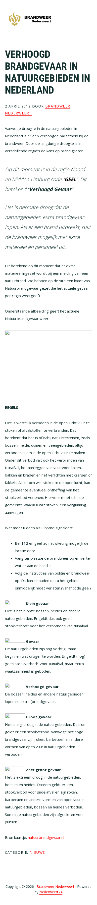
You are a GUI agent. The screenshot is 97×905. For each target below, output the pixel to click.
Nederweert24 (50, 892)
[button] (89, 19)
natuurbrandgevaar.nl (46, 837)
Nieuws (37, 852)
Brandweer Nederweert (30, 19)
